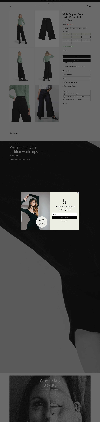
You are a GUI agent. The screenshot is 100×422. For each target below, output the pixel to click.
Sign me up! (64, 218)
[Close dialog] (78, 193)
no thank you (64, 221)
